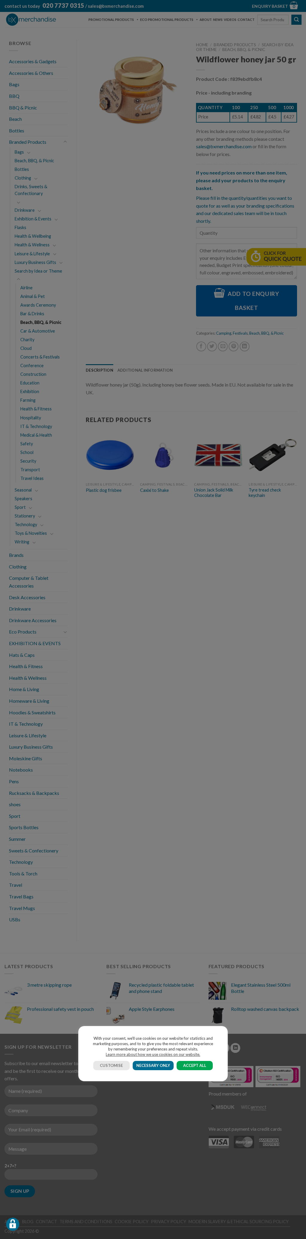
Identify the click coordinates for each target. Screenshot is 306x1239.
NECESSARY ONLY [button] (153, 1065)
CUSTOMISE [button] (111, 1065)
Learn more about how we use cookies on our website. (153, 1054)
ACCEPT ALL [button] (194, 1065)
